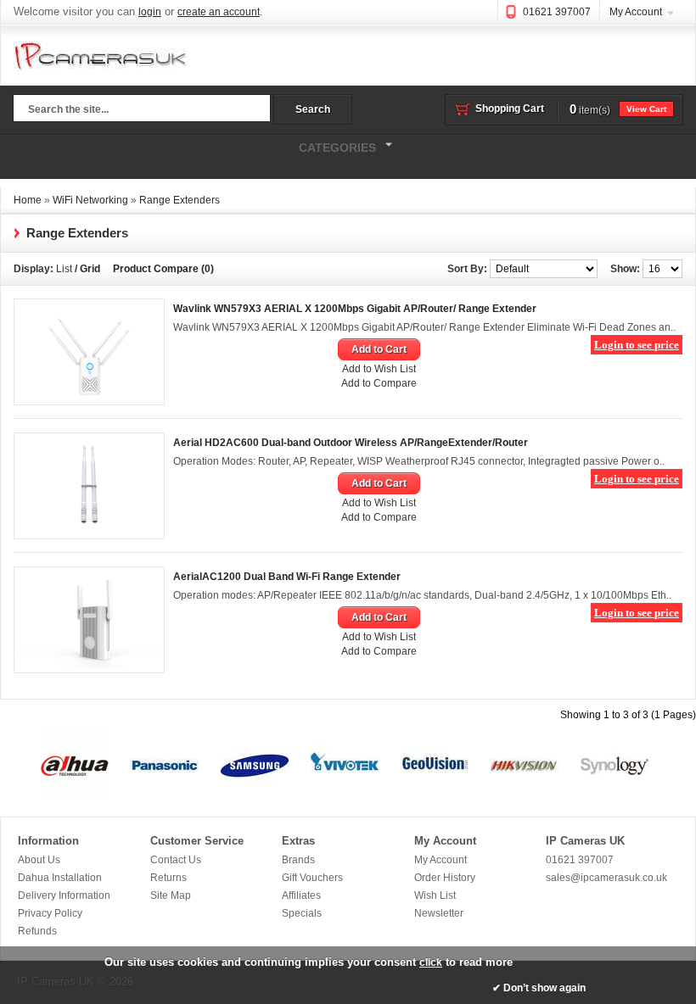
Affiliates (301, 895)
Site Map (170, 895)
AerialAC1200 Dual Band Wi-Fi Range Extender (287, 577)
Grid (90, 269)
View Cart (646, 109)
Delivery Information (64, 895)
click (430, 962)
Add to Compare (379, 383)
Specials (302, 913)
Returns (168, 878)
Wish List (435, 895)
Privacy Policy (50, 913)
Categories (188, 145)
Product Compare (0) (163, 269)
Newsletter (438, 913)
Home (28, 200)
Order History (444, 878)
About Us (39, 860)
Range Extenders (179, 200)
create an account (218, 12)
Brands (298, 860)
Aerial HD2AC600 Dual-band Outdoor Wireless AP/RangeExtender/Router (350, 443)
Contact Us (175, 860)
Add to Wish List (379, 369)
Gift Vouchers (312, 878)
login (149, 12)
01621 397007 (557, 12)
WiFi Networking (90, 200)
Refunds (37, 931)
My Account (635, 12)
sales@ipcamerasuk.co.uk (606, 878)
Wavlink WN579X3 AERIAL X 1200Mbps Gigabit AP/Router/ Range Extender (354, 309)
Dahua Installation (60, 878)
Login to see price (636, 344)
